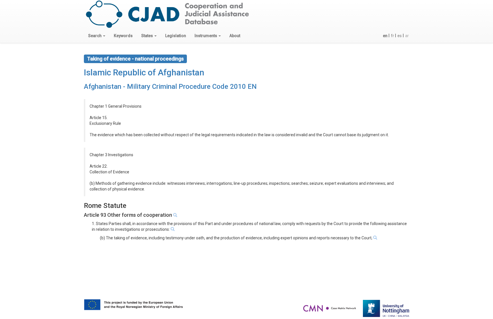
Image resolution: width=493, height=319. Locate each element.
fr (392, 35)
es (399, 35)
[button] (97, 36)
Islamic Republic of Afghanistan (144, 72)
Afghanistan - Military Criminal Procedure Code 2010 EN (170, 87)
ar (407, 35)
